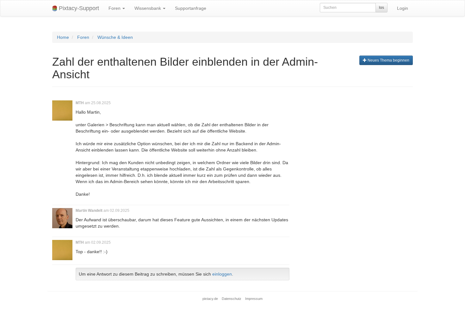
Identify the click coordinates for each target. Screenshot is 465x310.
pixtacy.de (210, 299)
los (381, 7)
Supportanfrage (190, 8)
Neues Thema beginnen (388, 60)
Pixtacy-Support (78, 8)
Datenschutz (231, 299)
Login (402, 8)
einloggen (222, 274)
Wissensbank (148, 8)
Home (63, 37)
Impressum (254, 299)
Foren (115, 8)
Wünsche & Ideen (115, 37)
